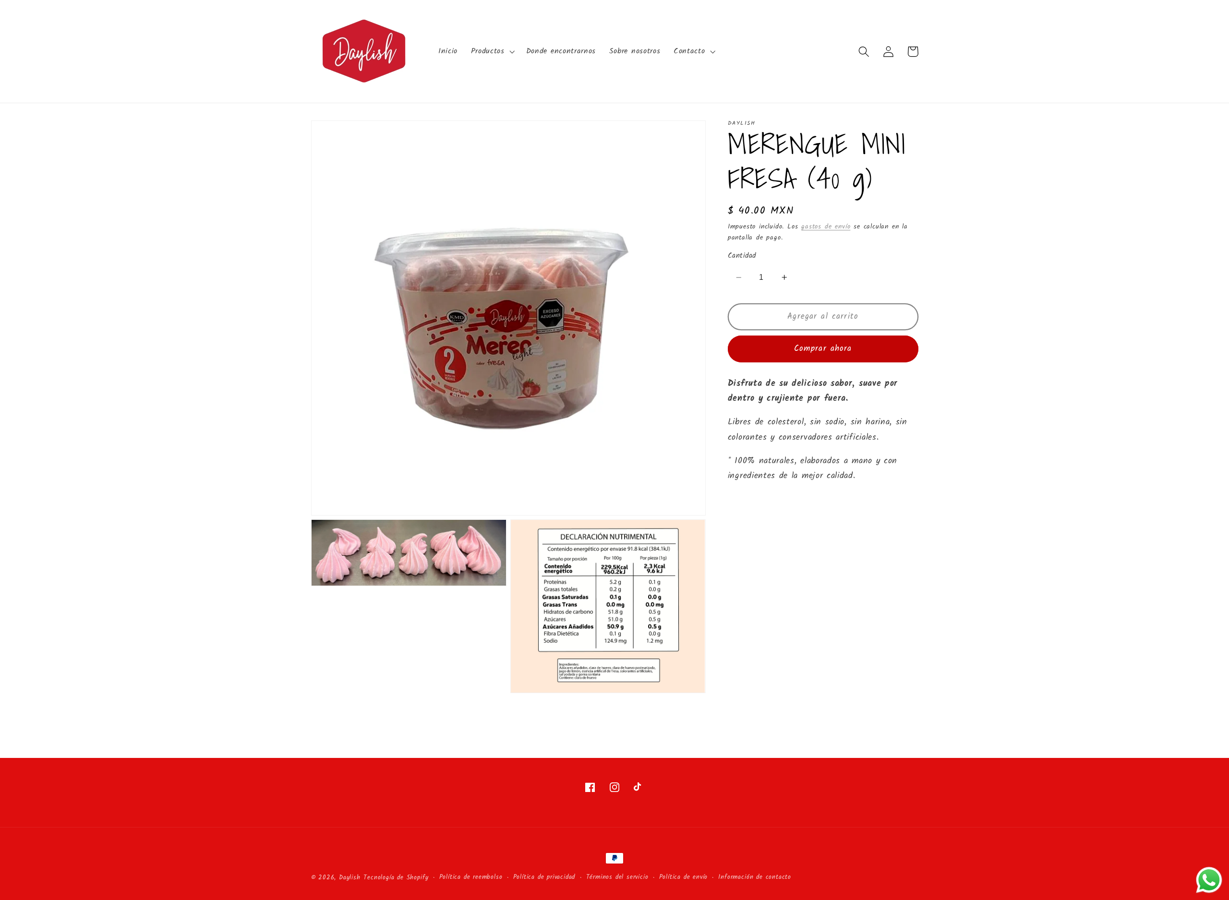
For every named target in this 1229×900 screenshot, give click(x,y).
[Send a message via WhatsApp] (1209, 880)
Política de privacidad (544, 877)
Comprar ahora (823, 349)
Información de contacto (754, 877)
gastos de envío (825, 227)
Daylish (350, 878)
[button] (491, 51)
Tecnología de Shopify (395, 878)
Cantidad (742, 257)
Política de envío (683, 877)
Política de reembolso (471, 877)
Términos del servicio (617, 877)
